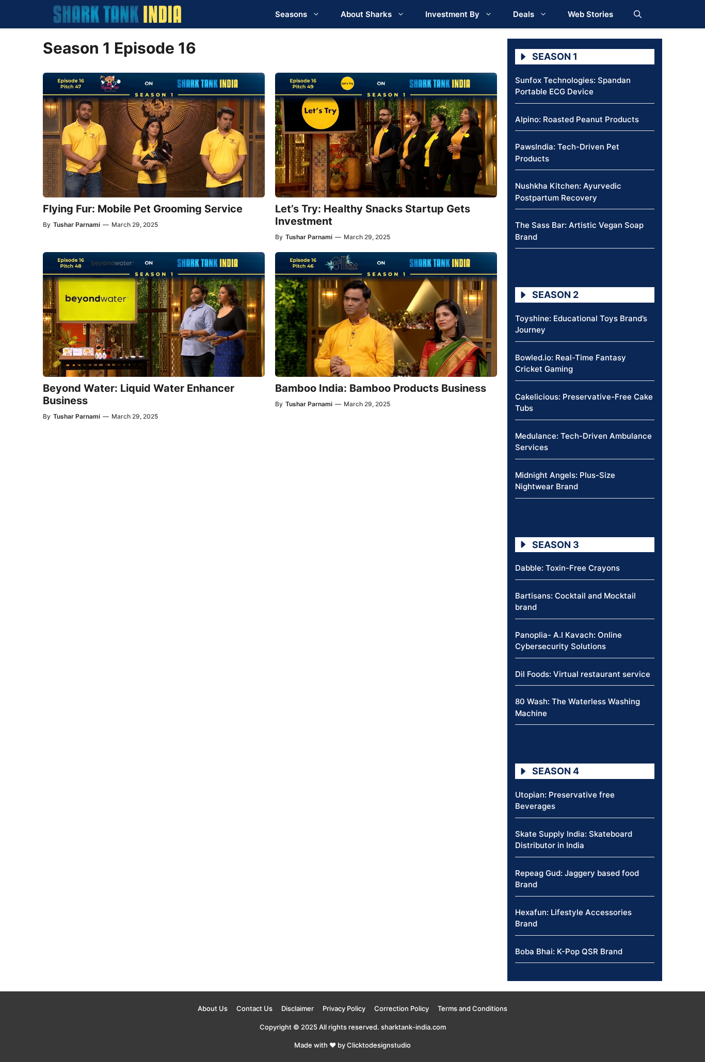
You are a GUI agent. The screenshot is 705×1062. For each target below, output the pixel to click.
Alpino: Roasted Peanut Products (577, 119)
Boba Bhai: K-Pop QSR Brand (568, 951)
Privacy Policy (344, 1008)
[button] (637, 14)
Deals (523, 14)
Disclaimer (297, 1008)
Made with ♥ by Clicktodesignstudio (352, 1045)
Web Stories (590, 14)
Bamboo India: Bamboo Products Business (380, 388)
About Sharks (366, 14)
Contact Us (254, 1008)
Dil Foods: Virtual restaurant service (582, 674)
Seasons (291, 14)
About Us (213, 1008)
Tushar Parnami (76, 224)
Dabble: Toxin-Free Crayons (567, 568)
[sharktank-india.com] (117, 14)
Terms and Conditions (472, 1008)
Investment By (452, 14)
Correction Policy (401, 1008)
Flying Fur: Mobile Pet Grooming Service (143, 209)
